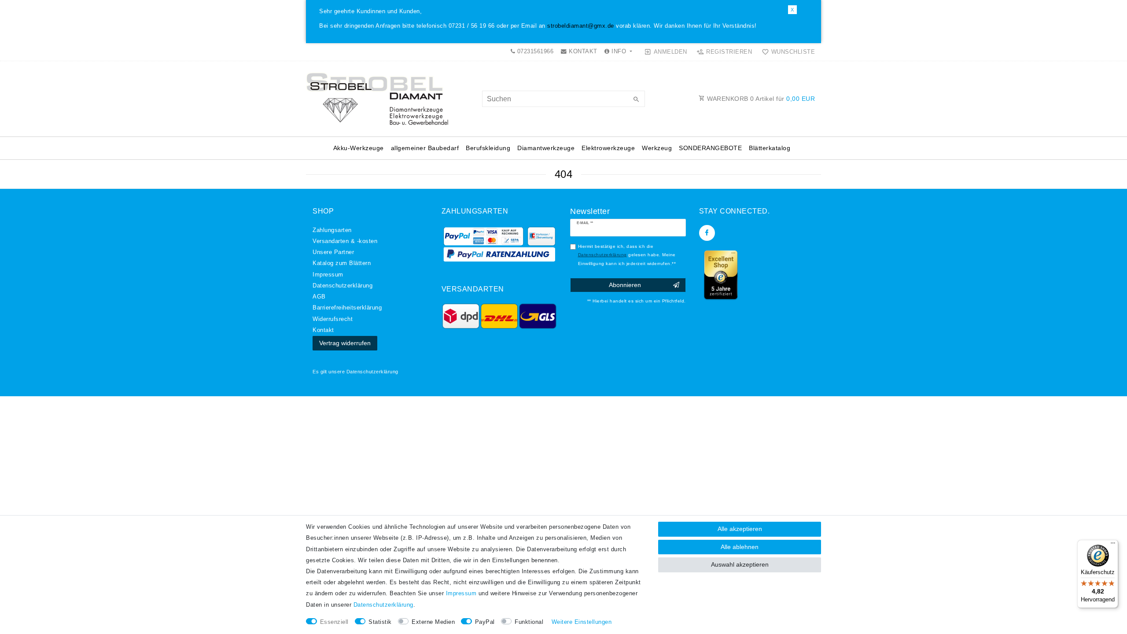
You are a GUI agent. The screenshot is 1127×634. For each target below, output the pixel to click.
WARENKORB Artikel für (760, 98)
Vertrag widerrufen (345, 342)
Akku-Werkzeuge (358, 147)
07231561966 (534, 51)
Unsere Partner (333, 252)
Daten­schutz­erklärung (342, 286)
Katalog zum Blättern (342, 263)
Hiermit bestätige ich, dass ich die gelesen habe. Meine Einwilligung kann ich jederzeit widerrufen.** (627, 255)
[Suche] (636, 100)
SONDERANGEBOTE (710, 147)
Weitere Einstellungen (582, 622)
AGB (319, 297)
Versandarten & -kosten (345, 241)
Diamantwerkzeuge (546, 147)
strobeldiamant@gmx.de (580, 26)
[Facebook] (707, 233)
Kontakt (323, 330)
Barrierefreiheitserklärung (347, 308)
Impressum (328, 275)
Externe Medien (433, 622)
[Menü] (1113, 545)
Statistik (380, 622)
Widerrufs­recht (333, 319)
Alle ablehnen (740, 546)
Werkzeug (657, 147)
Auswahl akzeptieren (740, 564)
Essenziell (334, 622)
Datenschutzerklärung (372, 371)
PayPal (485, 622)
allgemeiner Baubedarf (425, 147)
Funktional (529, 622)
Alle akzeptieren (740, 528)
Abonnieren (625, 284)
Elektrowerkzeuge (608, 147)
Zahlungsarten (332, 230)
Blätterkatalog (769, 147)
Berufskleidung (488, 147)
